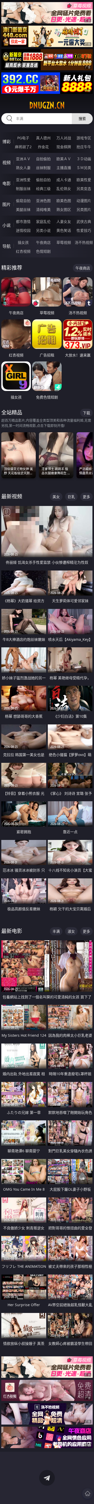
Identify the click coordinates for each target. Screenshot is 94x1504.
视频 (6, 162)
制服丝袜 (23, 188)
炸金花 (43, 146)
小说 (6, 225)
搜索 (82, 118)
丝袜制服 (43, 167)
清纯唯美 (43, 209)
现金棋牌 (63, 146)
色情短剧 (43, 251)
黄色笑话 (63, 230)
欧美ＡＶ (63, 158)
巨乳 (71, 496)
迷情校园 (23, 230)
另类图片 (84, 209)
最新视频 (11, 496)
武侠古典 (84, 221)
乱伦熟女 (63, 188)
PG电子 (23, 137)
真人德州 (43, 137)
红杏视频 (23, 251)
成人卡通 (63, 179)
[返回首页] (87, 1493)
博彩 (6, 142)
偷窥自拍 (23, 200)
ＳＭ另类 (84, 167)
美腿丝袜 (23, 209)
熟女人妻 (23, 167)
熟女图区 (63, 209)
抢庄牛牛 (84, 146)
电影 (6, 183)
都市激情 (23, 221)
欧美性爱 (84, 179)
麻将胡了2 (23, 146)
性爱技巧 (84, 230)
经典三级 (43, 188)
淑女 (71, 931)
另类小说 (43, 230)
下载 (86, 412)
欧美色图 (63, 200)
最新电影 (11, 931)
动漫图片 (84, 200)
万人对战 (63, 137)
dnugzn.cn (47, 105)
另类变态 (84, 188)
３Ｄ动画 (84, 158)
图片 (6, 204)
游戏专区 (84, 137)
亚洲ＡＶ (23, 158)
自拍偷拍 (43, 158)
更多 (86, 496)
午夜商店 (43, 242)
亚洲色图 (43, 200)
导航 (6, 246)
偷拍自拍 (43, 179)
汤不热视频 (84, 242)
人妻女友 (63, 221)
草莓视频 (63, 242)
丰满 (56, 931)
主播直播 (63, 167)
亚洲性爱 (23, 179)
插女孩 (23, 242)
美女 (56, 496)
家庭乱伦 (43, 221)
